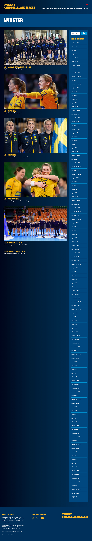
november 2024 (76, 121)
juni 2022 (74, 230)
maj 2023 (74, 189)
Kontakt (85, 8)
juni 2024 (74, 140)
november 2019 (76, 347)
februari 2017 (75, 470)
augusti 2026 (75, 43)
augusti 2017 (75, 448)
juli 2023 (74, 181)
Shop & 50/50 (78, 8)
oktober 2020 (76, 305)
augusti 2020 (75, 313)
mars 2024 (75, 151)
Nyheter (57, 8)
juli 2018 (74, 407)
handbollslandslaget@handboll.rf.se (14, 531)
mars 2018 (75, 422)
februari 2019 (75, 380)
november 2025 (76, 76)
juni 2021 (74, 275)
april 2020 (75, 328)
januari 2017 (75, 474)
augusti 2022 (75, 223)
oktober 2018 (75, 395)
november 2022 (76, 211)
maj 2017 (74, 459)
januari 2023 (75, 204)
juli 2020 (74, 317)
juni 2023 (74, 185)
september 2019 (76, 354)
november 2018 (76, 392)
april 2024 (75, 148)
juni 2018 (74, 410)
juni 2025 (74, 95)
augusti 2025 (75, 88)
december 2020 (76, 298)
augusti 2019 (75, 358)
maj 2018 (74, 414)
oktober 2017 (75, 440)
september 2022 (76, 219)
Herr (51, 8)
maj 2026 (74, 54)
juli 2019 (74, 362)
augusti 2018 (75, 403)
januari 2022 (75, 249)
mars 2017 (74, 467)
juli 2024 (74, 136)
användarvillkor (10, 535)
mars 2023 (75, 196)
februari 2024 (76, 155)
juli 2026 (74, 46)
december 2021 (76, 253)
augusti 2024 (75, 133)
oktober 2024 (75, 125)
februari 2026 (76, 65)
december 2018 (76, 388)
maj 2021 (74, 279)
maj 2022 (74, 234)
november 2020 (76, 302)
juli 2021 (74, 272)
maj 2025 (74, 99)
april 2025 (75, 103)
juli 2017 (74, 452)
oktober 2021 (75, 260)
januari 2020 (75, 339)
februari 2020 (76, 335)
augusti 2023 (75, 178)
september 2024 (76, 129)
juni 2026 (74, 50)
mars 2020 (75, 332)
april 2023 (75, 193)
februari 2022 (76, 245)
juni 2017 (74, 455)
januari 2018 (75, 429)
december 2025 (76, 73)
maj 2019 (74, 369)
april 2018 (74, 418)
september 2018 (76, 399)
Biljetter (63, 8)
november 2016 (76, 482)
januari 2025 (75, 114)
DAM (47, 8)
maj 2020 (74, 324)
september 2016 (76, 489)
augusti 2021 (75, 268)
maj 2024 (74, 144)
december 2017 (76, 433)
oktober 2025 (75, 80)
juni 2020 (74, 320)
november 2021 (76, 256)
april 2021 (74, 283)
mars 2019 (75, 377)
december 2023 (76, 163)
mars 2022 (75, 241)
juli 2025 (74, 91)
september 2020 (76, 309)
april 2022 (75, 238)
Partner (70, 8)
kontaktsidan (5, 522)
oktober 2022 (75, 215)
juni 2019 (74, 365)
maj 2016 (74, 497)
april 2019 (74, 373)
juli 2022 (74, 226)
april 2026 (75, 58)
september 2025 (76, 84)
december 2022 (76, 208)
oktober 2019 (75, 350)
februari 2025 (76, 110)
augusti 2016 (75, 493)
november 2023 (76, 166)
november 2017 (76, 437)
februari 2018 (75, 425)
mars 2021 (75, 287)
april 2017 (74, 463)
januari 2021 (75, 294)
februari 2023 (76, 200)
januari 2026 (75, 69)
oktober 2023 (75, 170)
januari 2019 (75, 384)
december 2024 (76, 118)
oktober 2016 (75, 485)
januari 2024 (75, 159)
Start (44, 8)
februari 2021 (75, 290)
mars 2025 (75, 106)
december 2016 (76, 478)
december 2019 (76, 343)
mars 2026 (75, 61)
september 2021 (76, 264)
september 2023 (76, 174)
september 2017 (76, 444)
